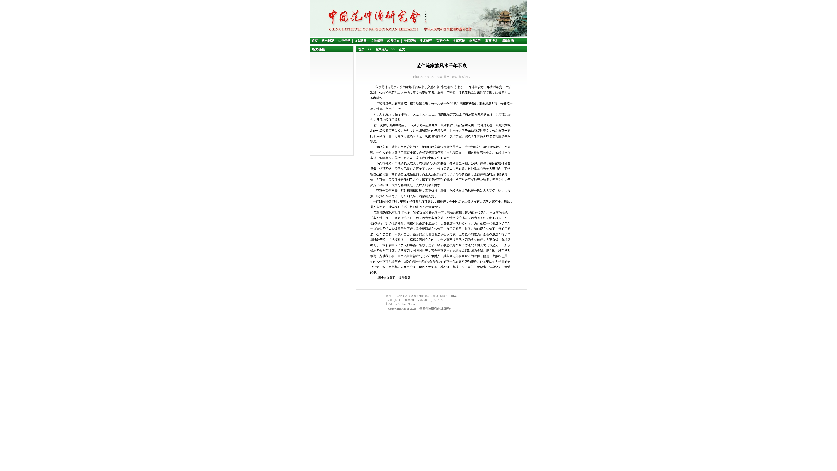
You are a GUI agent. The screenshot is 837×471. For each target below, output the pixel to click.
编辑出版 (508, 40)
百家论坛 (442, 40)
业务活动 (475, 40)
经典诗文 (393, 40)
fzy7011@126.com (405, 303)
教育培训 (491, 40)
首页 (315, 40)
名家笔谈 (459, 40)
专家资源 (410, 40)
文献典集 (361, 40)
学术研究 (426, 40)
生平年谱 (344, 40)
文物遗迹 (377, 40)
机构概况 (328, 40)
